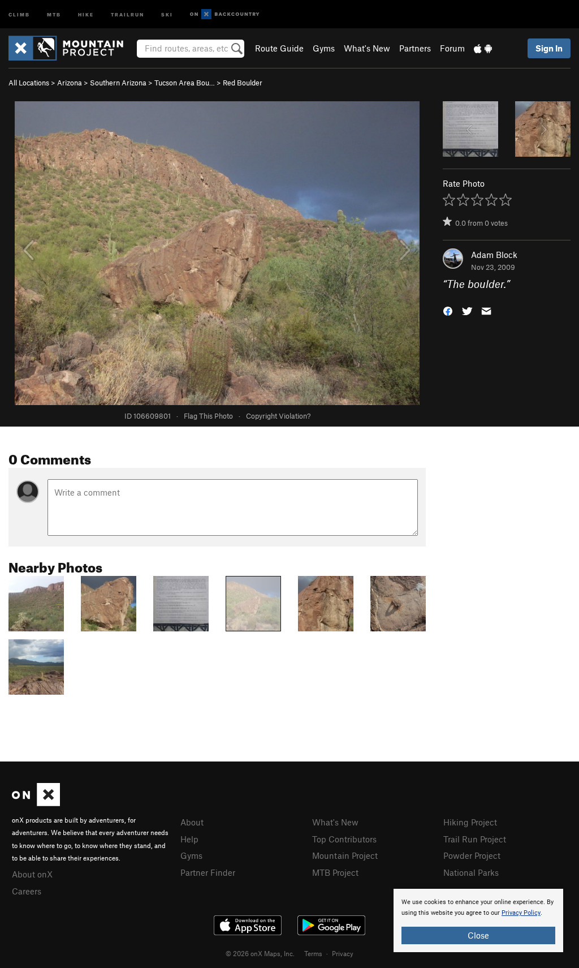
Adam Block (494, 254)
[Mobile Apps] (483, 48)
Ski (167, 14)
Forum (452, 48)
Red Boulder (242, 82)
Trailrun (127, 14)
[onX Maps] (36, 803)
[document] (478, 920)
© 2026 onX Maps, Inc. (260, 953)
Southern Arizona (118, 82)
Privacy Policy (521, 913)
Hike (86, 14)
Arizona (69, 82)
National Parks (471, 872)
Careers (26, 891)
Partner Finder (207, 872)
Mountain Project (345, 855)
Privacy (342, 953)
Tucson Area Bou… (184, 82)
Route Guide (279, 48)
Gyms (324, 48)
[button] (448, 310)
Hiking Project (470, 822)
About (192, 822)
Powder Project (471, 855)
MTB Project (335, 872)
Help (189, 839)
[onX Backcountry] (225, 14)
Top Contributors (344, 839)
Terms (313, 953)
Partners (415, 48)
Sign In (549, 48)
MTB (54, 14)
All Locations (28, 82)
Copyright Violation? (278, 415)
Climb (19, 14)
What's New (367, 48)
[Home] (71, 48)
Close (478, 935)
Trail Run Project (474, 839)
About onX (32, 874)
